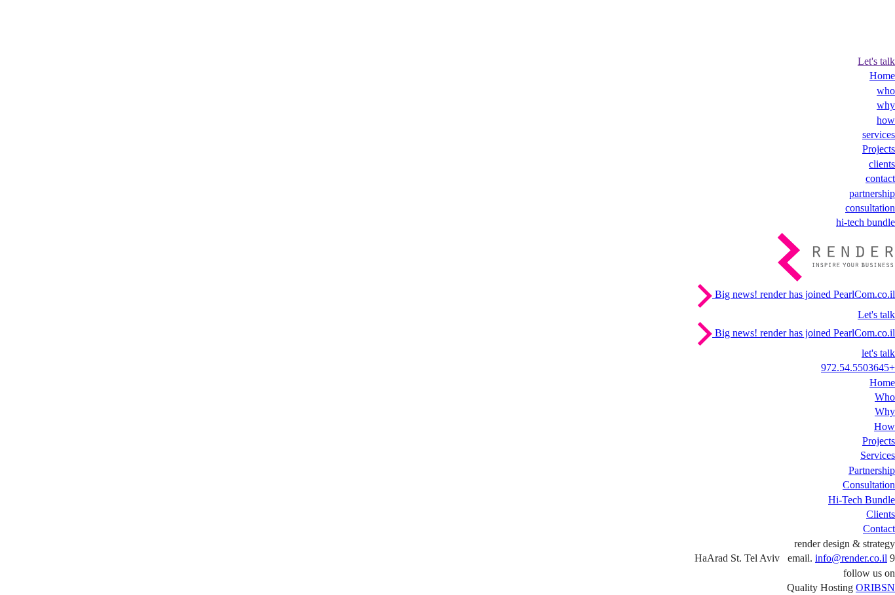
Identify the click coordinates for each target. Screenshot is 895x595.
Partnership (871, 470)
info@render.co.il (851, 558)
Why (885, 411)
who (886, 90)
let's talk (878, 353)
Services (877, 455)
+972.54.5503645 (858, 367)
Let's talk (876, 61)
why (886, 105)
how (886, 120)
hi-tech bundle (865, 222)
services (878, 134)
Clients (880, 514)
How (884, 426)
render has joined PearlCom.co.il (803, 294)
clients (882, 164)
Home (882, 75)
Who (885, 397)
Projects (878, 148)
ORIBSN (875, 587)
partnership (872, 193)
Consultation (869, 484)
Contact (879, 528)
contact (880, 178)
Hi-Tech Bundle (861, 499)
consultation (870, 207)
